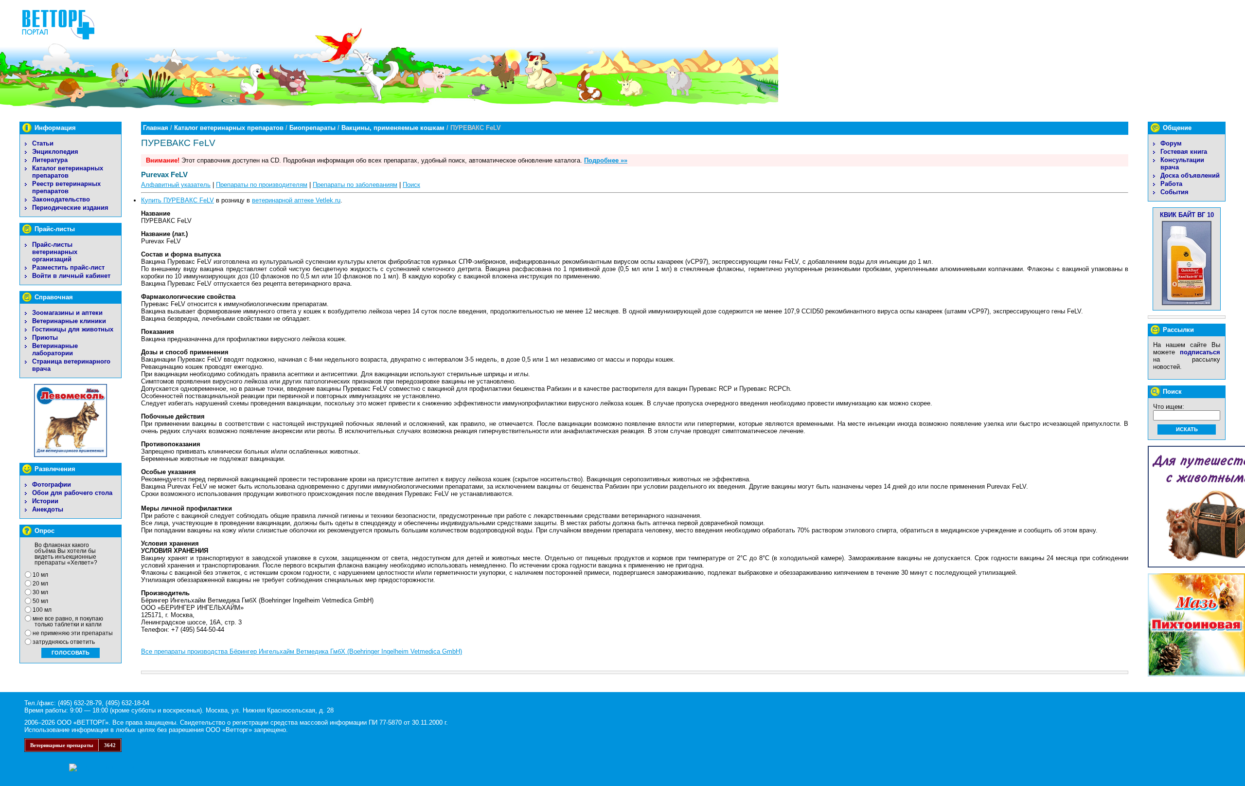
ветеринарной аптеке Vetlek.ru (296, 200)
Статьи (42, 143)
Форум (1171, 143)
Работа (1171, 183)
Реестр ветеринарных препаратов (66, 187)
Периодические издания (70, 207)
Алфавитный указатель (176, 184)
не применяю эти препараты (73, 633)
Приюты (45, 337)
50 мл (40, 601)
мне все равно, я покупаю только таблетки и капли (68, 621)
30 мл (40, 592)
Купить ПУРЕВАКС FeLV (177, 200)
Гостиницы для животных (72, 329)
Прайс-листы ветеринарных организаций (54, 252)
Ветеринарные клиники (69, 321)
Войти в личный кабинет (71, 275)
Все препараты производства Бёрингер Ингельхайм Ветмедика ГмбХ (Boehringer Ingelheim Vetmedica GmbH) (301, 651)
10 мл (40, 575)
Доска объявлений (1190, 175)
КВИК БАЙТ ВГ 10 (1187, 215)
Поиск (411, 184)
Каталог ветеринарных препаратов (67, 172)
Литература (50, 160)
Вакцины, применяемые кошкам (393, 127)
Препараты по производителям (261, 184)
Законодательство (61, 199)
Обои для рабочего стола (72, 492)
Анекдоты (47, 509)
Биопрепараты (312, 127)
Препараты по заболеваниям (355, 184)
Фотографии (51, 484)
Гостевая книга (1183, 151)
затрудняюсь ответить (64, 642)
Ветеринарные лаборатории (55, 349)
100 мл (42, 610)
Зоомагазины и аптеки (67, 312)
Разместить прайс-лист (68, 267)
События (1174, 192)
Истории (45, 501)
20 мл (40, 583)
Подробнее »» (605, 160)
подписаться (1200, 352)
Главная (155, 127)
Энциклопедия (55, 151)
